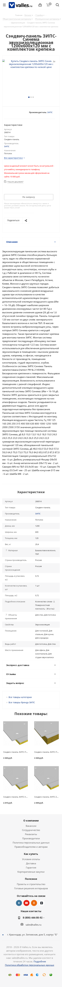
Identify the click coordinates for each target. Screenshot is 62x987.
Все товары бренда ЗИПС (22, 702)
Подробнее (40, 961)
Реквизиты (31, 834)
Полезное (31, 879)
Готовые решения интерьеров (31, 888)
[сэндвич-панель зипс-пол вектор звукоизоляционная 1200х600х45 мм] (15, 733)
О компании (31, 820)
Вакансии (31, 825)
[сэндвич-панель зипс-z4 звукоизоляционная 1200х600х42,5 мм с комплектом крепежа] (46, 778)
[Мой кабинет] (40, 4)
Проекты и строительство (31, 884)
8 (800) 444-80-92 (32, 917)
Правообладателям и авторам (31, 846)
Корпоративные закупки (31, 871)
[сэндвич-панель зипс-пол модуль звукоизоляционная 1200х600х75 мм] (46, 733)
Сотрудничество (31, 830)
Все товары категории (20, 697)
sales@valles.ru (33, 924)
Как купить (31, 854)
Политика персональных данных (31, 842)
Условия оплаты (31, 859)
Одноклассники (34, 903)
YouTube (26, 903)
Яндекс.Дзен (42, 903)
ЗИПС (50, 112)
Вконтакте (19, 903)
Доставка (31, 863)
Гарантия (31, 867)
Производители (31, 838)
